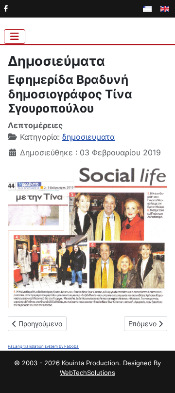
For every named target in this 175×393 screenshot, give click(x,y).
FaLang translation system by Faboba (43, 346)
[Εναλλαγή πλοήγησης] (14, 36)
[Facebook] (6, 8)
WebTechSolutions (87, 372)
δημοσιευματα (88, 137)
